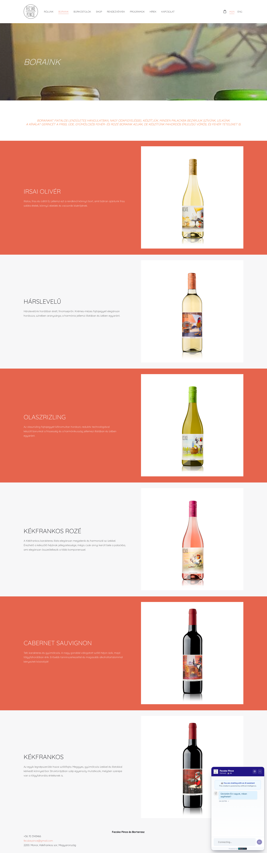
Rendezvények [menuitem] (116, 11)
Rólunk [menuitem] (49, 11)
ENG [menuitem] (240, 11)
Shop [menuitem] (99, 11)
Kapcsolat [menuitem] (168, 11)
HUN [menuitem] (231, 11)
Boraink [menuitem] (63, 11)
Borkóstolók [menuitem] (82, 11)
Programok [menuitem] (137, 11)
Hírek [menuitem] (153, 11)
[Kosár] (225, 11)
